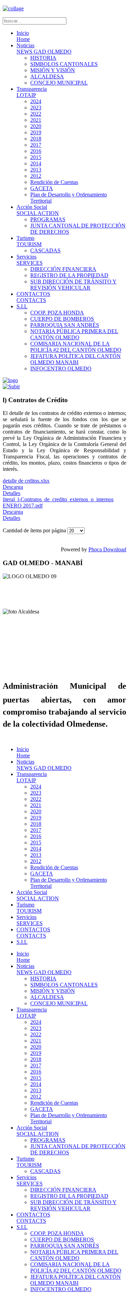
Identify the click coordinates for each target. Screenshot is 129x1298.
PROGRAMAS (47, 219)
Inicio (23, 36)
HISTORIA (43, 58)
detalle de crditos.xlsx (26, 481)
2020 (35, 126)
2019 (35, 132)
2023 (35, 107)
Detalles (11, 493)
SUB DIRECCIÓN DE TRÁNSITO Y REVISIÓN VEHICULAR (73, 285)
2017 (35, 145)
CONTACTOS (33, 297)
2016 (35, 151)
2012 (35, 176)
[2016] (11, 386)
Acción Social (38, 210)
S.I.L (22, 306)
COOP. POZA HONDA (57, 313)
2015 (35, 157)
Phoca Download (107, 549)
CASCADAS (45, 250)
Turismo (29, 241)
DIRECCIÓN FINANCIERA (63, 269)
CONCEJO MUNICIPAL (59, 83)
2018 (35, 139)
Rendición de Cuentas (54, 182)
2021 (35, 120)
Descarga (13, 487)
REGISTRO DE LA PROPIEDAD (69, 275)
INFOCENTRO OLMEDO (61, 368)
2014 (35, 163)
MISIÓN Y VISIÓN (52, 70)
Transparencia (32, 92)
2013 (35, 170)
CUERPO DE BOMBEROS (62, 319)
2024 (35, 101)
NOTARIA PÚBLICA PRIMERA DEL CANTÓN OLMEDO (74, 334)
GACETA (41, 188)
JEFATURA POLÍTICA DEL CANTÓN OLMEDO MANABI (75, 359)
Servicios (30, 260)
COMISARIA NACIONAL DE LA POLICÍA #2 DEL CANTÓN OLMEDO (75, 347)
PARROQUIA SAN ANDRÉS (64, 325)
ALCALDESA (47, 76)
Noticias (44, 48)
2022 (35, 114)
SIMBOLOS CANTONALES (64, 64)
